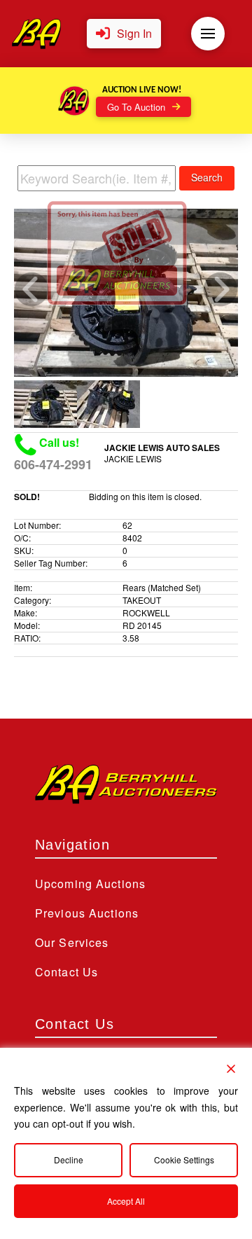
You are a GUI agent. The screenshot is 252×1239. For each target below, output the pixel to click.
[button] (124, 34)
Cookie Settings (184, 1159)
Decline (68, 1159)
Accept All (126, 1201)
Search (207, 177)
